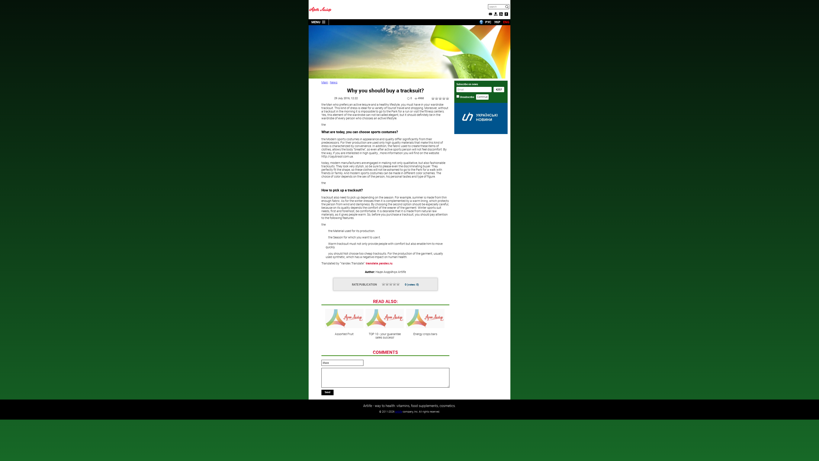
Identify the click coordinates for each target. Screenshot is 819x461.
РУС (488, 22)
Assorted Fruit (344, 334)
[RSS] (501, 14)
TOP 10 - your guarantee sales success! (385, 335)
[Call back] (490, 14)
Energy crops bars (425, 334)
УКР (497, 22)
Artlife (398, 411)
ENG (506, 22)
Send (327, 392)
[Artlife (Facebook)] (506, 14)
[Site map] (495, 14)
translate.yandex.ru (379, 263)
